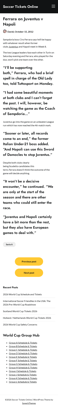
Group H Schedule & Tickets (23, 367)
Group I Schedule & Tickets (22, 371)
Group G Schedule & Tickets (23, 364)
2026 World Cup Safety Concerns (20, 324)
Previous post (29, 261)
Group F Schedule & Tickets (23, 360)
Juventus (13, 46)
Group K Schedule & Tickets (23, 378)
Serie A (9, 244)
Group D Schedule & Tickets (23, 353)
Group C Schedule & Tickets (23, 349)
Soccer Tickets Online (20, 6)
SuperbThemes (29, 403)
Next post (29, 272)
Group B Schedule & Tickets (23, 346)
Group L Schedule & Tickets (23, 381)
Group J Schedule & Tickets (23, 374)
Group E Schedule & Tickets (23, 356)
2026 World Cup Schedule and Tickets (22, 294)
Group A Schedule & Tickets (23, 342)
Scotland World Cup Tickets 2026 (20, 311)
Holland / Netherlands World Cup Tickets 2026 (27, 317)
